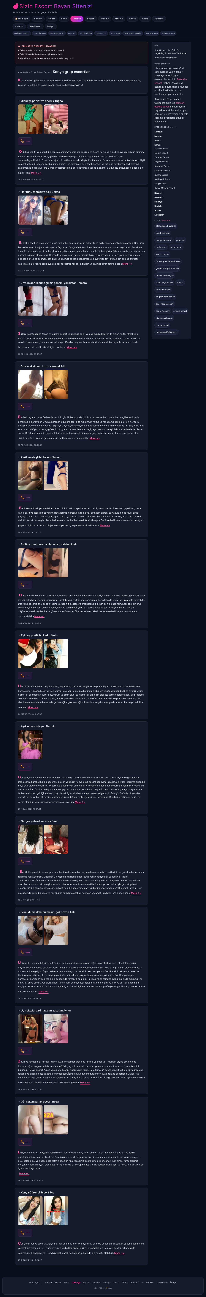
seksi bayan (176, 247)
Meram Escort (161, 153)
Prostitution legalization (165, 57)
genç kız (72, 33)
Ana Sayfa (23, 72)
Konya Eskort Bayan (40, 72)
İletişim (50, 26)
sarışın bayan (162, 254)
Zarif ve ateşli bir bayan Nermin (41, 457)
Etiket (162, 220)
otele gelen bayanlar (133, 33)
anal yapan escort (21, 33)
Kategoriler (165, 127)
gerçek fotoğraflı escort (167, 268)
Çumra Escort (161, 175)
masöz (180, 282)
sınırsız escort (152, 33)
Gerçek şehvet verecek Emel (39, 821)
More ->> (36, 172)
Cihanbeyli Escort (162, 170)
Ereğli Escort (160, 183)
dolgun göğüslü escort (166, 332)
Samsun (38, 18)
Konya (78, 18)
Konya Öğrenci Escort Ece (37, 1192)
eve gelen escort (57, 33)
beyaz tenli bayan (165, 275)
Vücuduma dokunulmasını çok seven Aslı (48, 912)
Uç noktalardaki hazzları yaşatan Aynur (46, 1010)
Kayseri (90, 18)
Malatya (119, 18)
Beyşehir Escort (162, 166)
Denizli (132, 18)
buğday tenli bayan (165, 296)
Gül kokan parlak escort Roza (40, 1101)
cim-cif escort (40, 33)
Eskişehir (159, 18)
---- (27, 141)
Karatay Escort (161, 157)
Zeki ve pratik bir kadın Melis (39, 635)
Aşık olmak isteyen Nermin (38, 726)
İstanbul (105, 18)
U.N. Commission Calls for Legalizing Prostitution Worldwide (170, 51)
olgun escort (101, 33)
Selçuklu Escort (161, 148)
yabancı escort (168, 33)
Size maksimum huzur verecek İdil (43, 366)
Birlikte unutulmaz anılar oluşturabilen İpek (49, 544)
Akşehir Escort (161, 161)
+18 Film (19, 26)
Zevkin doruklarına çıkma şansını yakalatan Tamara (54, 282)
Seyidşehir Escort (162, 179)
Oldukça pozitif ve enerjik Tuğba (42, 101)
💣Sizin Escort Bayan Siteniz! (53, 6)
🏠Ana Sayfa (21, 18)
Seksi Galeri (35, 26)
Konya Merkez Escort (164, 188)
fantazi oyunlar (163, 289)
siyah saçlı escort (164, 282)
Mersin (51, 18)
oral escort (115, 33)
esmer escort (162, 325)
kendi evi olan (86, 33)
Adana (145, 18)
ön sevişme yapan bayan (168, 261)
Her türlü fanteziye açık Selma (40, 191)
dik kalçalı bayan (164, 318)
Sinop (64, 18)
